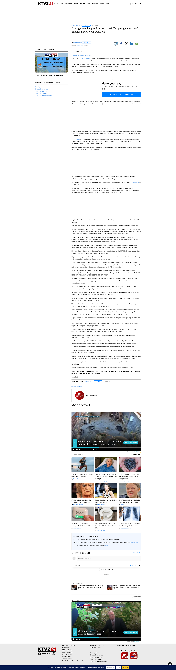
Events (101, 3)
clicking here (134, 542)
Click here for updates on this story (82, 55)
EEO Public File (67, 650)
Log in (133, 552)
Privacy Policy (66, 656)
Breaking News (39, 87)
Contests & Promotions (41, 89)
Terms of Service (67, 659)
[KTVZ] (45, 3)
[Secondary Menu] (37, 3)
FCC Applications (67, 652)
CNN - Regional (88, 381)
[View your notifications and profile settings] (139, 565)
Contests (95, 3)
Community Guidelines (69, 645)
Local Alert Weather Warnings (43, 95)
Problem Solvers (85, 3)
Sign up (138, 552)
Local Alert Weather (66, 3)
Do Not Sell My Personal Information (73, 661)
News (56, 3)
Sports (76, 3)
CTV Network (85, 58)
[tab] (77, 565)
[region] (106, 575)
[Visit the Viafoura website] (137, 596)
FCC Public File (67, 654)
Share (107, 3)
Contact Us (65, 647)
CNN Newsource (77, 42)
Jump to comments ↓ (77, 386)
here (106, 545)
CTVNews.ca (76, 139)
